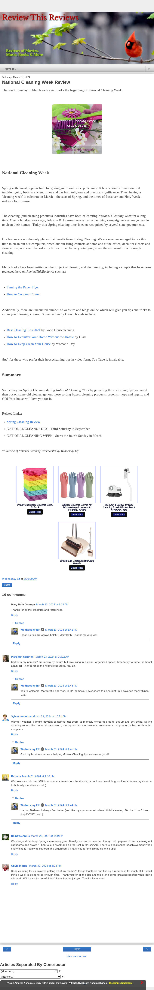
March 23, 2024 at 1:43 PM (61, 685)
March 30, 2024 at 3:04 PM (45, 865)
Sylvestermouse (21, 716)
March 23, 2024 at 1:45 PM (61, 749)
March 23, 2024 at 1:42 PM (61, 629)
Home (77, 949)
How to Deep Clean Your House (29, 344)
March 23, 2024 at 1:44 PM (61, 805)
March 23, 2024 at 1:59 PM (47, 835)
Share (7, 585)
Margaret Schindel (22, 656)
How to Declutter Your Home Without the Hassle (40, 337)
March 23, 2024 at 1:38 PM (38, 776)
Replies (19, 622)
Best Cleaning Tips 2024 (23, 330)
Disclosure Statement (120, 983)
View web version (77, 956)
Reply (14, 614)
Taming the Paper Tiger (23, 287)
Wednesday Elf (30, 629)
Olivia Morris (19, 865)
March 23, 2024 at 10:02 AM (52, 656)
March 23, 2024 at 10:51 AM (49, 716)
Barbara (16, 776)
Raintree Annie (20, 835)
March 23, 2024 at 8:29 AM (52, 604)
